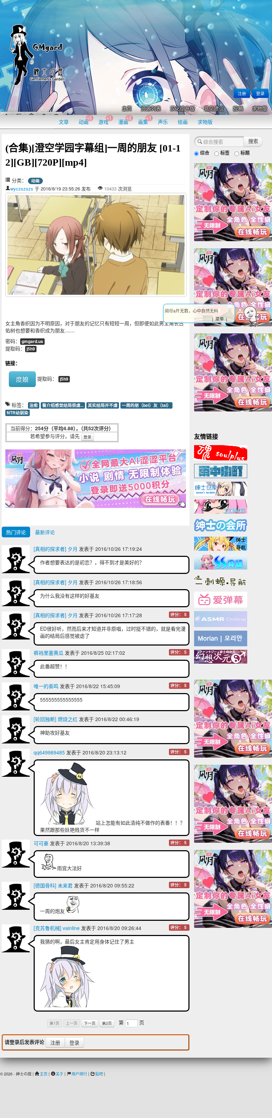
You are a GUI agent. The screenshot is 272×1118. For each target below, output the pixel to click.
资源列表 (151, 108)
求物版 (259, 108)
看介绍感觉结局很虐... (63, 405)
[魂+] (220, 451)
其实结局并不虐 (103, 405)
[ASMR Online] (220, 618)
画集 (145, 120)
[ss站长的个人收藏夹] (220, 543)
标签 (224, 152)
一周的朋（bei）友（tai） (146, 405)
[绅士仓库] (220, 488)
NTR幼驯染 (17, 413)
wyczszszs (21, 188)
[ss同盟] (220, 561)
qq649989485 (49, 752)
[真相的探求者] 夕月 (56, 548)
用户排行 (79, 1074)
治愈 (33, 405)
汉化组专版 (182, 108)
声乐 (163, 121)
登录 (260, 93)
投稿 (238, 108)
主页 (127, 108)
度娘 (22, 379)
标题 (244, 152)
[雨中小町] (220, 470)
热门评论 (16, 532)
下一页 (90, 1023)
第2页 (107, 1023)
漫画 (125, 120)
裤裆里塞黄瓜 (48, 652)
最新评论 (45, 532)
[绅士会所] (220, 524)
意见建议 (214, 108)
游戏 (105, 120)
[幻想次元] (220, 655)
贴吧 (99, 1074)
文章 (64, 121)
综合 (204, 152)
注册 (242, 93)
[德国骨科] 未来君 (53, 885)
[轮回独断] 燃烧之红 (56, 719)
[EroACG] (220, 505)
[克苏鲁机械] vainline (57, 927)
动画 (85, 120)
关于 (59, 1074)
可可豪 (41, 843)
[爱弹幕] (220, 599)
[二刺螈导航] (220, 579)
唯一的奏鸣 (46, 686)
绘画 (183, 121)
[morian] (220, 637)
